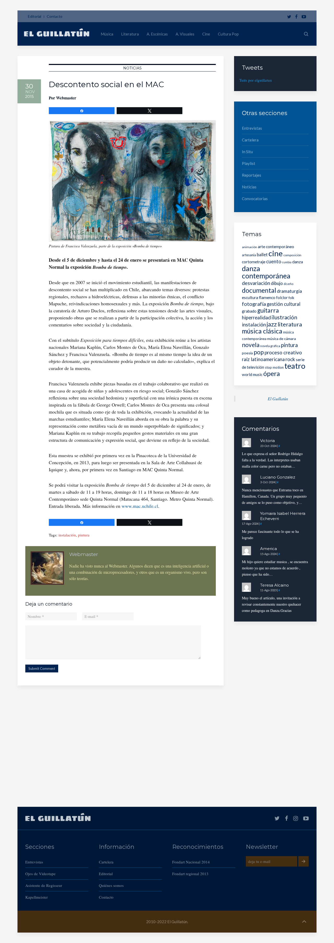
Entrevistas (252, 128)
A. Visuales (185, 34)
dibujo (277, 283)
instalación (67, 535)
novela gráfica (270, 346)
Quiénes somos (111, 885)
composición (292, 255)
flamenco (267, 297)
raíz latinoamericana (263, 359)
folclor (282, 297)
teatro (294, 365)
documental (259, 290)
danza (297, 261)
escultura (250, 297)
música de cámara (281, 338)
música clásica (262, 331)
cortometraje (253, 261)
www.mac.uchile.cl (140, 506)
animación (249, 247)
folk (291, 298)
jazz (272, 324)
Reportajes (251, 175)
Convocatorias (255, 198)
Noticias (132, 68)
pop (259, 352)
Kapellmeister (36, 897)
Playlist (248, 163)
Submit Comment (41, 668)
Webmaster (66, 98)
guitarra (268, 310)
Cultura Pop (228, 34)
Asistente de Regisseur (43, 885)
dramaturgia (289, 291)
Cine (206, 34)
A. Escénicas (157, 34)
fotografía (254, 304)
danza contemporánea (266, 272)
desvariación (256, 283)
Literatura (130, 34)
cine (276, 253)
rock (290, 359)
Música (107, 34)
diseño (288, 284)
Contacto (54, 16)
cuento (273, 261)
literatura (290, 324)
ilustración (284, 317)
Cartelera (250, 140)
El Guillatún (278, 398)
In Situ (247, 151)
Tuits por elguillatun (255, 80)
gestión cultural (283, 304)
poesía (247, 353)
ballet (262, 254)
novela (250, 344)
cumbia (286, 262)
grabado (249, 311)
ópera (271, 373)
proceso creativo (283, 352)
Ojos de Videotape (40, 873)
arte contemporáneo (276, 246)
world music (252, 374)
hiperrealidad (256, 317)
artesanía (249, 255)
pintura (84, 535)
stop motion (274, 367)
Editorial (34, 16)
